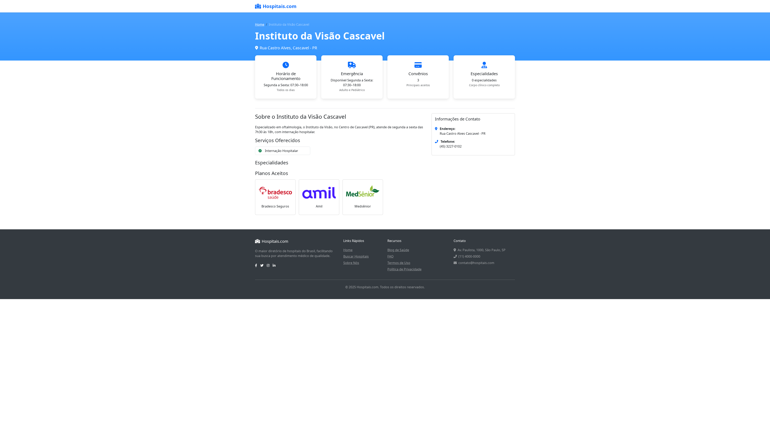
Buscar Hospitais (356, 256)
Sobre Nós (351, 263)
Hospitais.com (280, 6)
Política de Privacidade (404, 269)
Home (259, 24)
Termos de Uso (398, 263)
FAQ (390, 256)
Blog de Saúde (398, 250)
